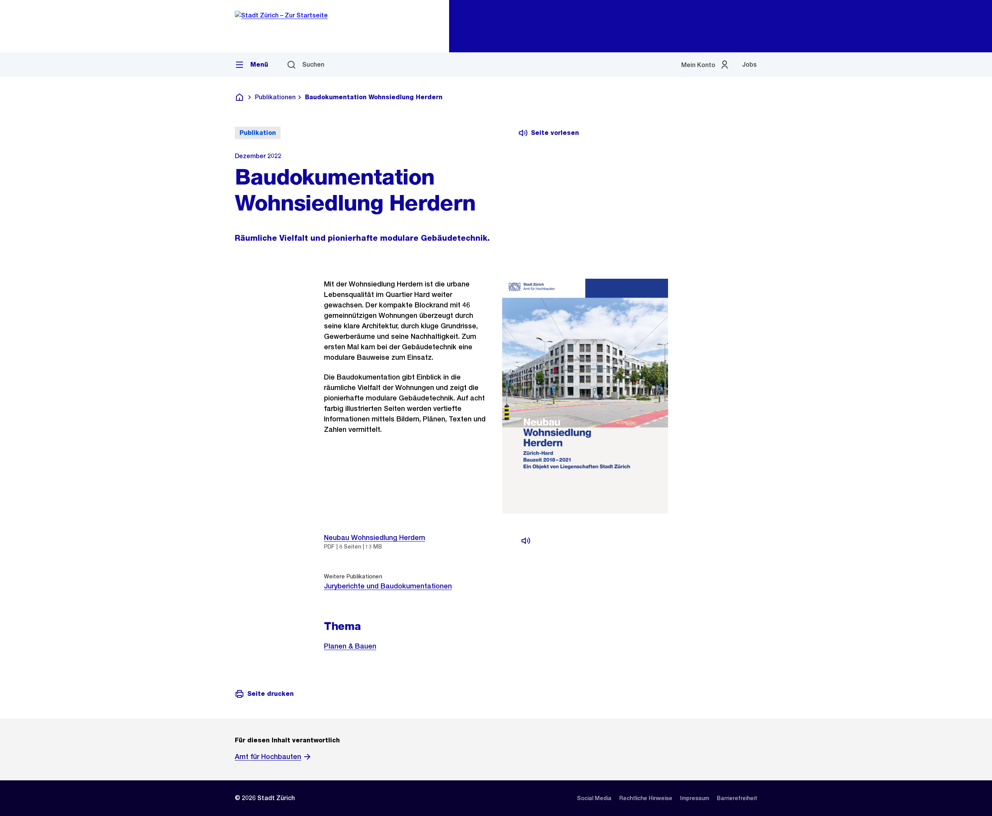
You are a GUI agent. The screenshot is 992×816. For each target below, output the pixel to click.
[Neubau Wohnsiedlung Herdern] (525, 540)
